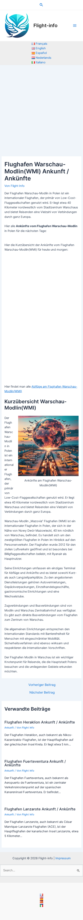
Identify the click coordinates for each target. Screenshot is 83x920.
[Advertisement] (41, 108)
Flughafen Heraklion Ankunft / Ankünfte (39, 722)
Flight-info (45, 25)
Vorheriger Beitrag (41, 684)
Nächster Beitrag (42, 692)
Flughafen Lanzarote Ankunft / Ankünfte (40, 809)
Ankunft (9, 727)
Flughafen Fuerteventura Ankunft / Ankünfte (35, 763)
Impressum (63, 858)
